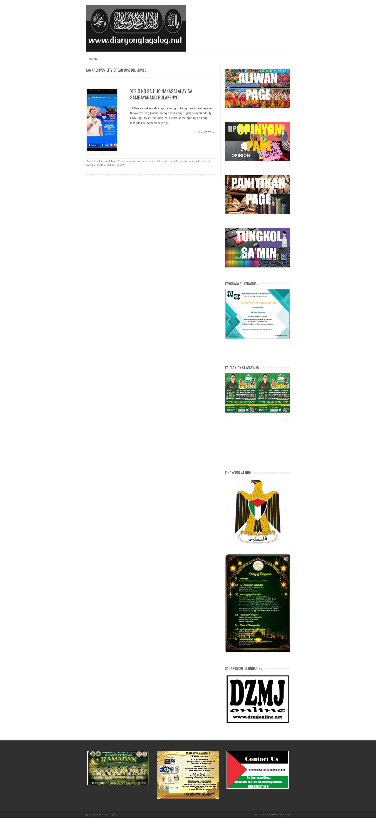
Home (93, 58)
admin (100, 161)
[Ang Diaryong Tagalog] (136, 50)
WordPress (284, 814)
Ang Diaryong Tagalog (105, 814)
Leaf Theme (259, 814)
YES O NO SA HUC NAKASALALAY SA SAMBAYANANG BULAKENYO (161, 94)
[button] (228, 321)
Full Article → (206, 132)
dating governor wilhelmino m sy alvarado (178, 161)
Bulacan (112, 161)
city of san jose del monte (142, 161)
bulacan (125, 161)
